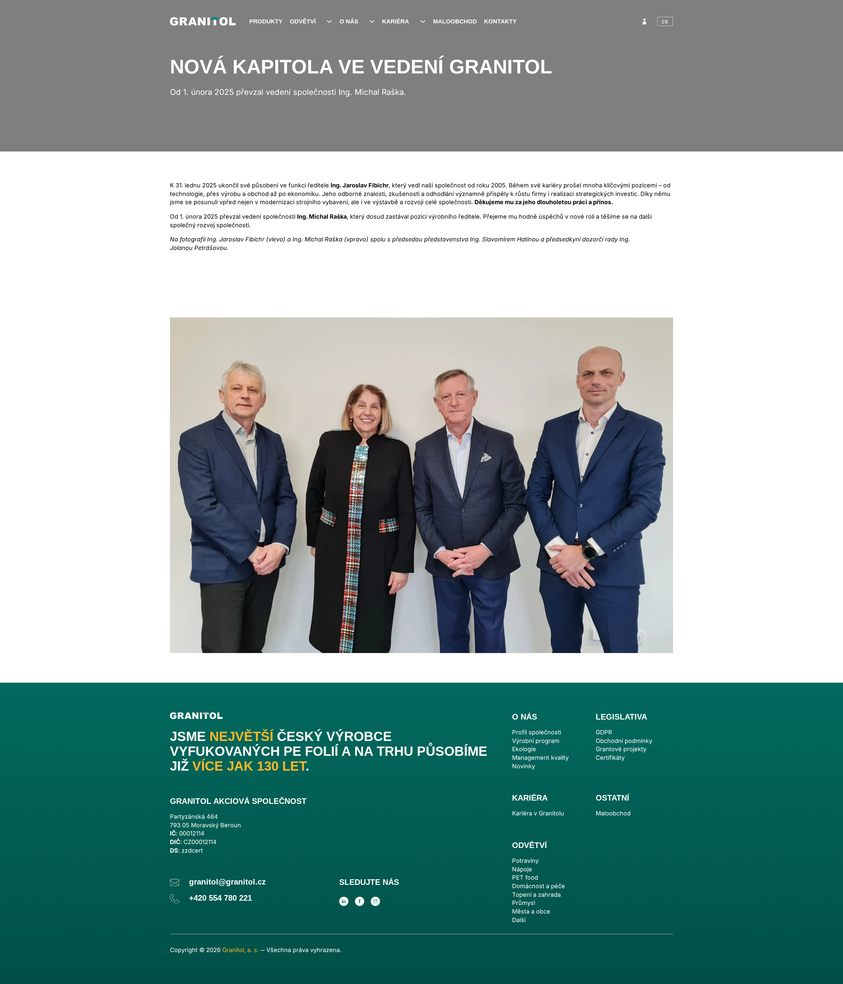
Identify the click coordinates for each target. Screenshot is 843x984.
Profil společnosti (536, 732)
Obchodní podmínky (624, 740)
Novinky (523, 766)
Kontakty (500, 21)
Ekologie (524, 749)
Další (519, 919)
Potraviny (525, 860)
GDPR (604, 732)
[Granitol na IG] (375, 901)
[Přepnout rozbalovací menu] (329, 21)
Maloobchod (455, 21)
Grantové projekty (621, 749)
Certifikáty (610, 757)
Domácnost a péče (538, 886)
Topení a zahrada (536, 894)
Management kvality (540, 757)
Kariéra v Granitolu (538, 813)
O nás (349, 21)
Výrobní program (535, 740)
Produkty (266, 21)
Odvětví (303, 21)
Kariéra (395, 21)
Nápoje (522, 869)
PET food (525, 877)
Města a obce (531, 911)
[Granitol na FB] (359, 901)
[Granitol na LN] (343, 901)
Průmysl (523, 902)
